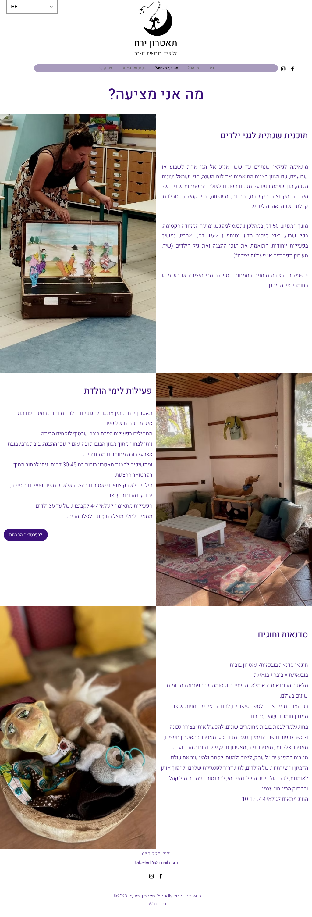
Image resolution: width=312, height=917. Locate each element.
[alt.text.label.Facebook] (292, 69)
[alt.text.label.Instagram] (283, 69)
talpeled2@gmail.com (156, 862)
